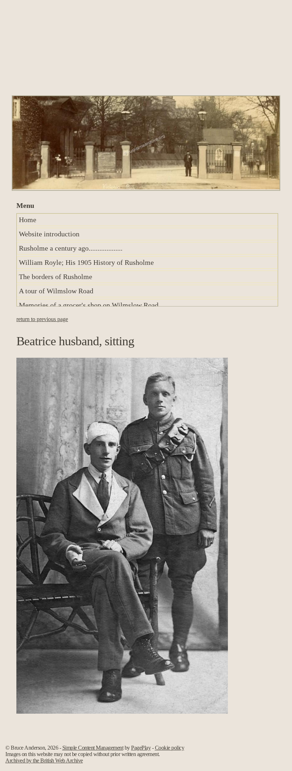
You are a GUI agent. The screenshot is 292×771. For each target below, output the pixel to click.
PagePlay (141, 748)
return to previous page (42, 319)
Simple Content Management (93, 748)
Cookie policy (169, 748)
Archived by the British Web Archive (44, 760)
